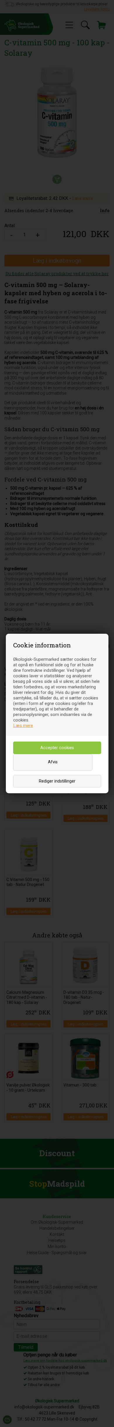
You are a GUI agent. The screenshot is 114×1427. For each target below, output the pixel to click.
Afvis (53, 762)
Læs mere (23, 725)
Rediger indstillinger (57, 781)
